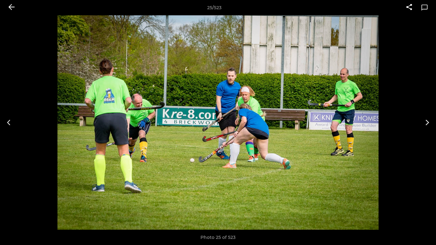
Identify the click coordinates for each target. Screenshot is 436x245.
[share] (409, 7)
